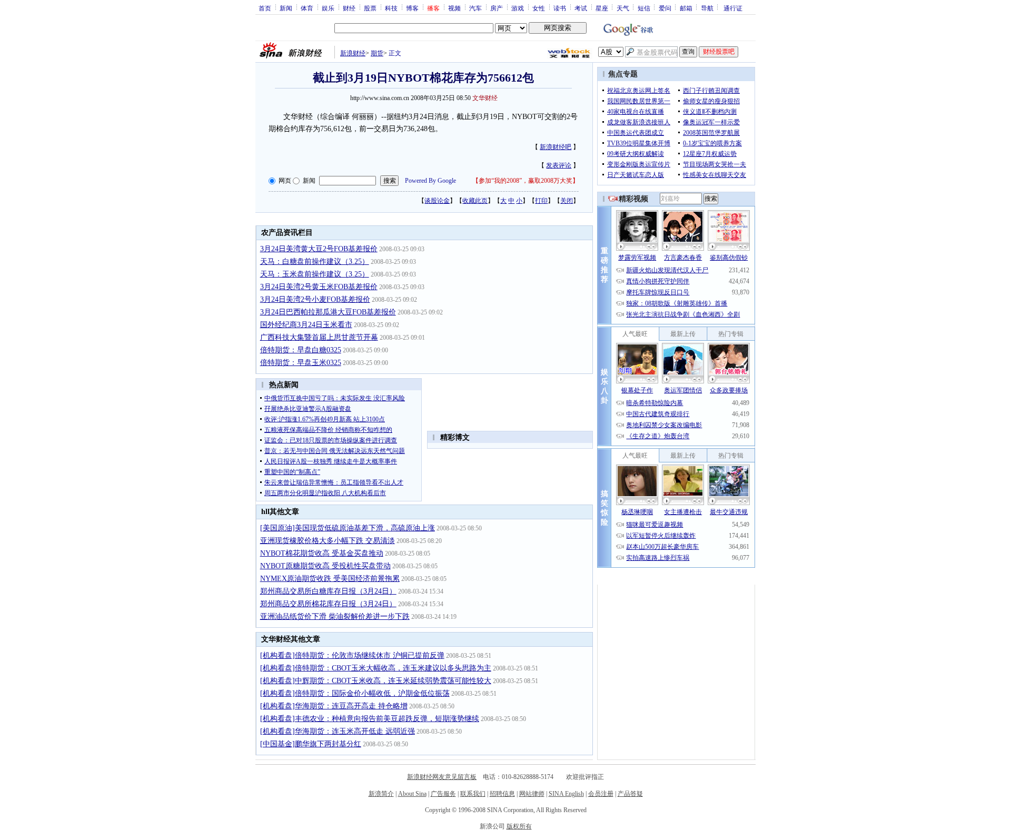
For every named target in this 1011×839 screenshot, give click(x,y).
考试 (580, 8)
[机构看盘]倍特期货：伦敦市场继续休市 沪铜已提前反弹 (352, 655)
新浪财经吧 (555, 147)
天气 (623, 8)
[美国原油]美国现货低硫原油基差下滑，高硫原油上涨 (347, 528)
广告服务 (443, 793)
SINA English (566, 793)
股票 (370, 8)
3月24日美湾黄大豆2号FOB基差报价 (319, 249)
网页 (285, 180)
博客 (412, 8)
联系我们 (472, 793)
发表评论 (558, 165)
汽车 (475, 8)
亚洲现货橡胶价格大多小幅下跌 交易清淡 (327, 541)
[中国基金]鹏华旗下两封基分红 (310, 744)
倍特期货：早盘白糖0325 (300, 350)
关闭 (566, 200)
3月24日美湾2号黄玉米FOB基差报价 (319, 287)
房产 (496, 8)
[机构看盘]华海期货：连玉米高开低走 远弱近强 (337, 731)
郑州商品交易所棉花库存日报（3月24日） (328, 604)
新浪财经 (352, 53)
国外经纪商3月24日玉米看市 (306, 325)
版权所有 (519, 826)
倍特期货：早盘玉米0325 (300, 363)
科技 (391, 8)
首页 (265, 8)
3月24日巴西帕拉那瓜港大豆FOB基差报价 (328, 312)
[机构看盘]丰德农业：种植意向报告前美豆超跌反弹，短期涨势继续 (369, 719)
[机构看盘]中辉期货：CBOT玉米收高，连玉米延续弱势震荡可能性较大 (375, 681)
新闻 (286, 8)
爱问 (665, 8)
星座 (602, 8)
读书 (559, 8)
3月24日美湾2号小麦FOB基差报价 (315, 299)
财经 (349, 8)
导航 (707, 8)
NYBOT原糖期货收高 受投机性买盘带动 (325, 566)
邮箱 (686, 8)
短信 (644, 8)
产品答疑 (630, 793)
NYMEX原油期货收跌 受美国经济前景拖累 (330, 579)
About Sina (412, 793)
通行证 (732, 8)
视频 (454, 8)
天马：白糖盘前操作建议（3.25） (314, 261)
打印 (541, 200)
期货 (377, 53)
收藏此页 (475, 200)
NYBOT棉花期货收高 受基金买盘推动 (321, 553)
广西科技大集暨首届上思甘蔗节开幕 (319, 337)
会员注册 (600, 793)
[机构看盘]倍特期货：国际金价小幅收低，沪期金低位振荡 (355, 693)
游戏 (517, 8)
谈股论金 (437, 200)
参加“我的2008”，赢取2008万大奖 (525, 180)
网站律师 (531, 793)
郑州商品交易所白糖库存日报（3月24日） (328, 591)
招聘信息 (502, 793)
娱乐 (328, 8)
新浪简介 (381, 793)
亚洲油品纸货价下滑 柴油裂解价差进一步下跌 (335, 616)
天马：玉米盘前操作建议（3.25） (314, 274)
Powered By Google (430, 180)
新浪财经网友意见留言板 (442, 777)
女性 (538, 8)
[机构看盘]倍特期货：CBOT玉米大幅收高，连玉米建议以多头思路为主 (375, 668)
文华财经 (485, 98)
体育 (307, 8)
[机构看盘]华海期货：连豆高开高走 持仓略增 (334, 706)
